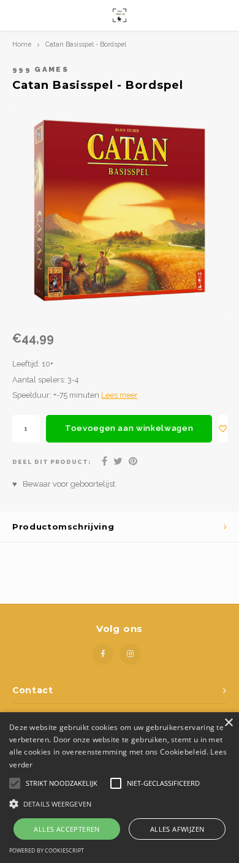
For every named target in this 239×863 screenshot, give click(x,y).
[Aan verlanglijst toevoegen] (223, 429)
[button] (119, 803)
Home (21, 44)
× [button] (228, 723)
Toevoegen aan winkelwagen (129, 428)
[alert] (119, 787)
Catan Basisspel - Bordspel (85, 44)
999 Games (40, 69)
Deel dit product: (51, 461)
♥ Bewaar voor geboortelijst (63, 484)
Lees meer (119, 395)
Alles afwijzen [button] (177, 829)
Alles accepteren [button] (66, 829)
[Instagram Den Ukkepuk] (130, 654)
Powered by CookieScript (46, 850)
